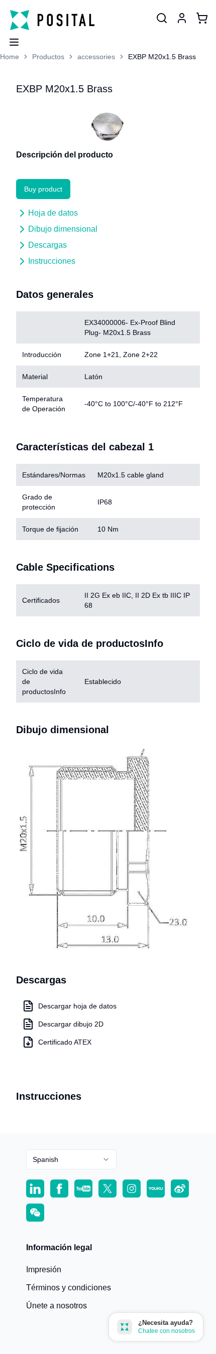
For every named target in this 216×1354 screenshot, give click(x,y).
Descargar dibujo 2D (70, 1024)
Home (9, 57)
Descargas (47, 245)
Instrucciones (51, 261)
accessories (96, 57)
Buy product (43, 189)
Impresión (43, 1269)
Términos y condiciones (68, 1287)
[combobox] (71, 1159)
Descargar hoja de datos (77, 1006)
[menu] (10, 39)
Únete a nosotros (56, 1305)
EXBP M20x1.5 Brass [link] (162, 57)
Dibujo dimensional (62, 229)
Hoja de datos (53, 213)
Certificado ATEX (64, 1042)
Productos (48, 57)
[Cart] (202, 18)
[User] (162, 18)
